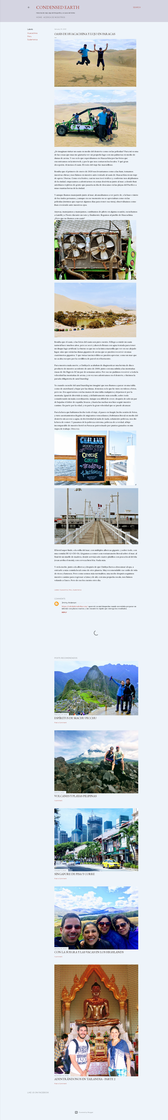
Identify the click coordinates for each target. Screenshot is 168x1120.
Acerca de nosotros (54, 17)
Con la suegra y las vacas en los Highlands (89, 952)
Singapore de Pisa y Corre (74, 874)
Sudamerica (32, 39)
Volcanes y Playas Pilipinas (75, 796)
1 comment (58, 800)
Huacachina (32, 33)
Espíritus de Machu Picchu (75, 718)
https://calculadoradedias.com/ (75, 606)
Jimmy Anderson (69, 603)
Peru (29, 36)
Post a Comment (60, 722)
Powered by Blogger (86, 1112)
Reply (64, 612)
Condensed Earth (57, 7)
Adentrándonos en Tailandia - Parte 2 (84, 1079)
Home (39, 17)
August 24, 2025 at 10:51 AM (87, 603)
